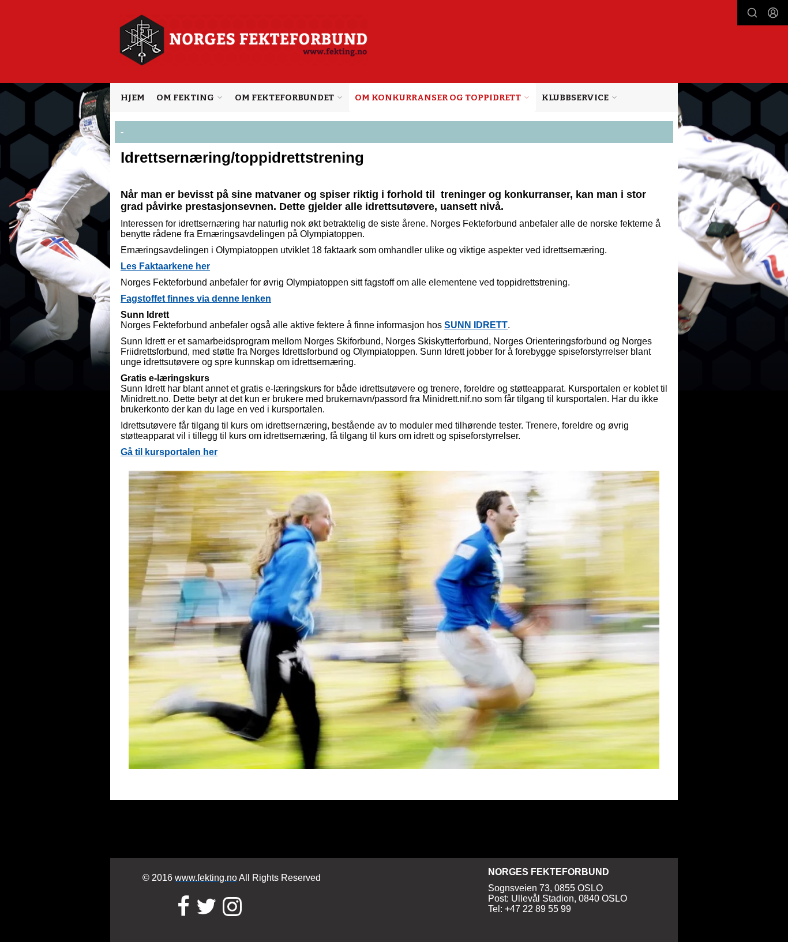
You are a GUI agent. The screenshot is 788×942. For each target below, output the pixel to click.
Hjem (133, 97)
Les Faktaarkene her (165, 266)
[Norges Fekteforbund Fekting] (244, 40)
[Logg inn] (773, 12)
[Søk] (752, 12)
